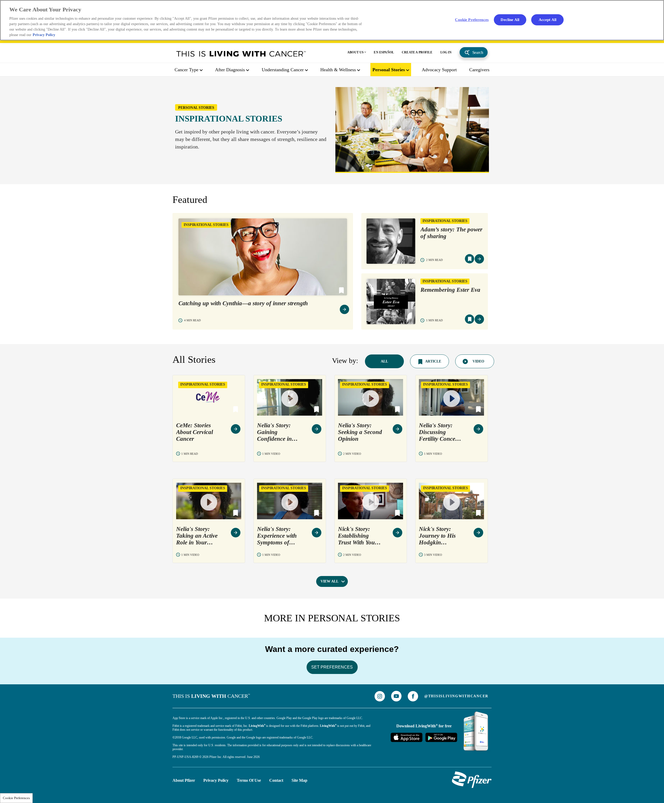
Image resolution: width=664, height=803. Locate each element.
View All (329, 581)
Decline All (510, 19)
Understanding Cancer (283, 69)
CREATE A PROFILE (417, 52)
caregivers (479, 69)
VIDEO (478, 361)
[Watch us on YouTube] (396, 696)
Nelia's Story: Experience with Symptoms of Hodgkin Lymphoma (277, 536)
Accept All (547, 19)
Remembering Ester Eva (450, 290)
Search (477, 52)
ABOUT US (355, 52)
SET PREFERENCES (332, 667)
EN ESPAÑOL (384, 52)
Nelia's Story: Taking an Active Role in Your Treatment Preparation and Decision (197, 536)
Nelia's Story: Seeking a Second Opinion (360, 432)
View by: (345, 361)
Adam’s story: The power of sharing (451, 232)
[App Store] (406, 737)
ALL (384, 361)
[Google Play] (441, 737)
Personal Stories (388, 69)
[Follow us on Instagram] (380, 696)
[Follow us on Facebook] (413, 696)
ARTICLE (433, 361)
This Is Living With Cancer (241, 53)
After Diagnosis (230, 69)
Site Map (299, 780)
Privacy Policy (216, 780)
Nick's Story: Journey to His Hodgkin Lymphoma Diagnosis (437, 536)
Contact (276, 780)
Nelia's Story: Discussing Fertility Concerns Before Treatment (441, 432)
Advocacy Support (439, 69)
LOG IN (446, 52)
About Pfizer (183, 780)
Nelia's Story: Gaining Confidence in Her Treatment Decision (275, 432)
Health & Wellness (338, 69)
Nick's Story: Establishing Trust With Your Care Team (357, 536)
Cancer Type (186, 69)
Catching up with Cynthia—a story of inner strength (243, 303)
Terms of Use (249, 780)
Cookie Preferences (16, 798)
